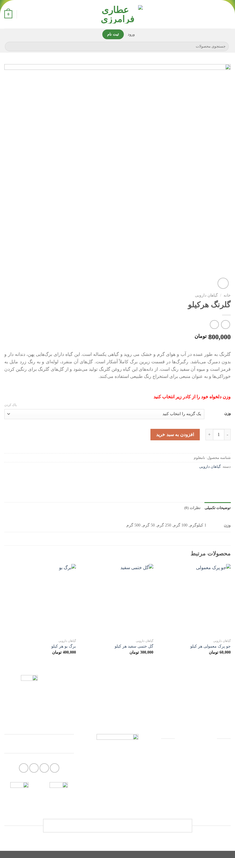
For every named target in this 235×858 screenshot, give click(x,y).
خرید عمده (196, 786)
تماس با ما (196, 800)
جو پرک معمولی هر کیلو (210, 646)
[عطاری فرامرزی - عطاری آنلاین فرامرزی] (117, 14)
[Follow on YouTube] (34, 768)
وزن (227, 413)
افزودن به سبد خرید (175, 434)
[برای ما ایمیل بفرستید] (44, 768)
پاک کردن (10, 405)
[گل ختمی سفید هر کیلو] (117, 600)
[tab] (218, 508)
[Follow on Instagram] (54, 768)
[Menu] (227, 14)
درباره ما (195, 757)
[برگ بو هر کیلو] (40, 600)
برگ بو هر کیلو (63, 646)
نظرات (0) (192, 508)
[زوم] (223, 283)
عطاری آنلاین (195, 771)
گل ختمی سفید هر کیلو (134, 646)
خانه (227, 295)
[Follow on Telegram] (23, 768)
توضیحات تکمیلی (218, 508)
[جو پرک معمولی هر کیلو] (195, 600)
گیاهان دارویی (206, 295)
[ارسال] (10, 46)
